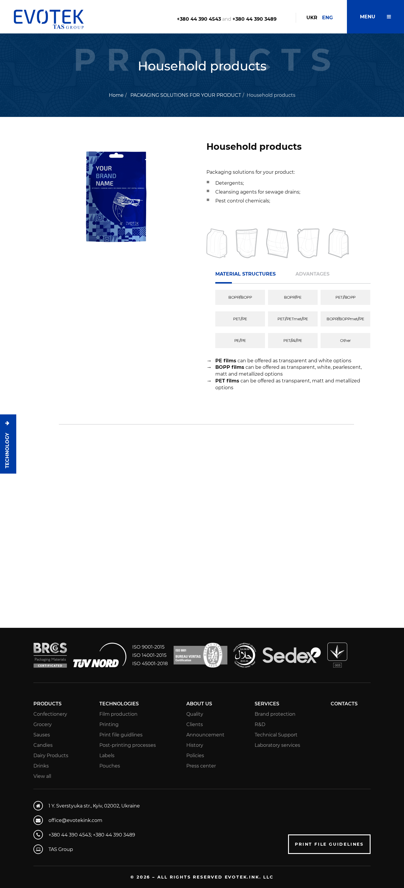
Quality (194, 714)
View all (42, 776)
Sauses (41, 735)
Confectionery (50, 714)
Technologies (119, 704)
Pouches (109, 766)
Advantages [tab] (312, 274)
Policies (195, 755)
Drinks (41, 766)
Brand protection (275, 714)
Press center (201, 766)
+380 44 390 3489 (254, 19)
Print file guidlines (121, 735)
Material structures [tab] (245, 274)
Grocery (42, 724)
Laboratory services (277, 745)
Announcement (205, 735)
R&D (260, 724)
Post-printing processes (127, 745)
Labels (106, 755)
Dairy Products (50, 755)
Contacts (344, 704)
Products (47, 704)
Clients (194, 724)
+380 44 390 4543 (199, 19)
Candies (43, 745)
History (194, 745)
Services (267, 704)
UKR (311, 17)
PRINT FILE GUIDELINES (329, 844)
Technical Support (276, 735)
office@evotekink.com (75, 820)
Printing (109, 724)
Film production (118, 714)
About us (199, 704)
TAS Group (61, 849)
